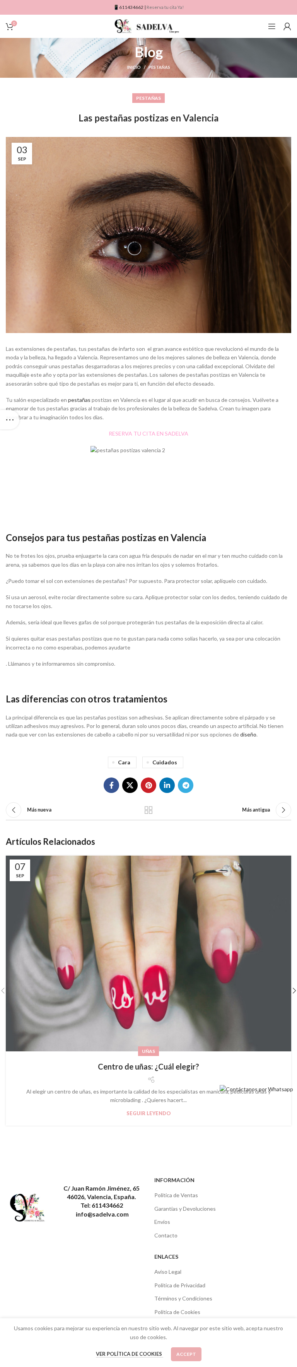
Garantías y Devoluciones (185, 1208)
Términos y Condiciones (183, 1298)
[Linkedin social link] (167, 785)
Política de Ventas (176, 1195)
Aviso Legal (167, 1271)
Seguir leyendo (148, 1113)
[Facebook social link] (111, 785)
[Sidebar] (9, 419)
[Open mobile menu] (272, 26)
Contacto (166, 1235)
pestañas (79, 399)
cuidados (164, 762)
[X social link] (130, 785)
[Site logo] (148, 25)
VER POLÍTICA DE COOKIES (129, 1354)
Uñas (148, 1051)
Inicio (134, 67)
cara (124, 762)
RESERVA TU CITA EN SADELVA (148, 433)
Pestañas (159, 67)
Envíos (162, 1221)
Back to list (148, 810)
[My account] (287, 26)
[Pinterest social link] (148, 785)
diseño (248, 734)
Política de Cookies (177, 1312)
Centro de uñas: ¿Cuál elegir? (148, 1066)
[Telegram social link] (185, 785)
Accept (186, 1354)
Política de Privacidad (179, 1285)
